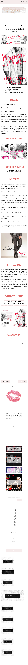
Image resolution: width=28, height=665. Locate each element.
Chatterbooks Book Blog (10, 663)
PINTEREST (7, 303)
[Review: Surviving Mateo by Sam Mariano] (14, 490)
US (16, 171)
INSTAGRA (18, 301)
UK (19, 171)
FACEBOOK (14, 300)
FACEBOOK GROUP (7, 305)
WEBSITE (7, 300)
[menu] (2, 2)
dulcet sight (23, 663)
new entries (6, 381)
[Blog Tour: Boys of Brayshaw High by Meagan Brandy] (14, 473)
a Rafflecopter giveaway (14, 338)
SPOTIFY (14, 303)
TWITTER (21, 300)
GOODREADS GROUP (20, 305)
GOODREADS (10, 301)
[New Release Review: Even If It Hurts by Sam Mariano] (14, 451)
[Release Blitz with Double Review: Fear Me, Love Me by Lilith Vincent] (14, 466)
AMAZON (21, 303)
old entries (22, 381)
